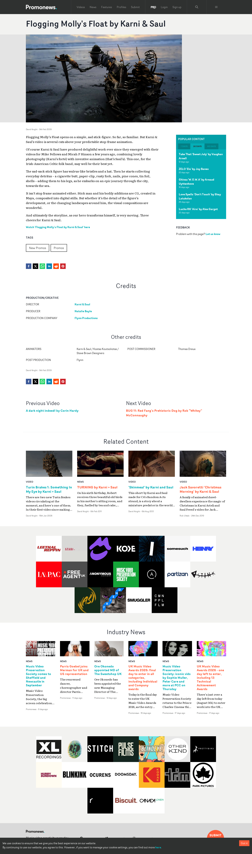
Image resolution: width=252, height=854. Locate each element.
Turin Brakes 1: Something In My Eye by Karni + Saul (49, 489)
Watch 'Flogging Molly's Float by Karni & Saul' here (58, 227)
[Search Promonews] (197, 7)
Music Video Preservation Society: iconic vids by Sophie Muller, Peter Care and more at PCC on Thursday (177, 678)
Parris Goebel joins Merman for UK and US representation (74, 670)
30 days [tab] (197, 146)
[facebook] (28, 266)
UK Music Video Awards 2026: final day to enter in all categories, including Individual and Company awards (142, 678)
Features (106, 7)
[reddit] (56, 266)
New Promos (37, 248)
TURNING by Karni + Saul (97, 487)
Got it (244, 843)
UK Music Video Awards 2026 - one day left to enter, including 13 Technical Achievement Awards (210, 678)
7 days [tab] (184, 146)
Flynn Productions (86, 318)
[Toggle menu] (216, 7)
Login (164, 7)
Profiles (121, 7)
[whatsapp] (42, 266)
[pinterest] (63, 266)
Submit (135, 7)
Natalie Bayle (83, 311)
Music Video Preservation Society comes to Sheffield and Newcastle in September (38, 676)
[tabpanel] (201, 184)
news (80, 481)
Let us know (213, 234)
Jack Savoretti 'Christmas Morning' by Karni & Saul (200, 489)
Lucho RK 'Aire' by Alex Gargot (198, 209)
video (29, 481)
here (158, 847)
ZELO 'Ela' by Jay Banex (194, 169)
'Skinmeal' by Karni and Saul (150, 487)
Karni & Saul (82, 304)
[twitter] (35, 266)
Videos (81, 7)
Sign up (176, 7)
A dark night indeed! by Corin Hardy (52, 410)
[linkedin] (49, 266)
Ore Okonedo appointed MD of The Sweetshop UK (108, 670)
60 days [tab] (211, 146)
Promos (59, 248)
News (93, 7)
